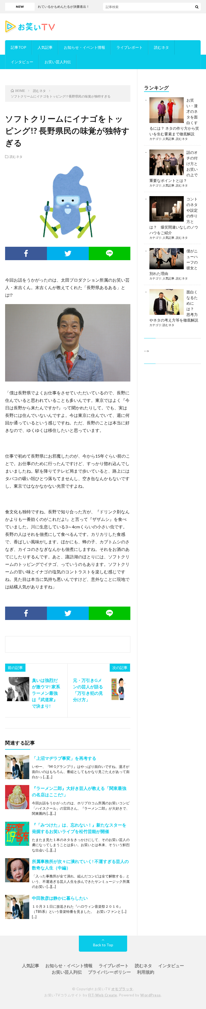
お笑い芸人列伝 (58, 61)
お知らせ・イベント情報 (84, 47)
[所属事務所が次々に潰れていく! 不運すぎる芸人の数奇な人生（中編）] (17, 870)
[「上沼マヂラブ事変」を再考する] (17, 767)
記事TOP (18, 47)
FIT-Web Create (102, 995)
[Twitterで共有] (68, 253)
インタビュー (22, 61)
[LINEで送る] (110, 253)
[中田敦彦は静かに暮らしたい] (17, 907)
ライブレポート (129, 47)
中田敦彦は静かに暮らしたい (60, 897)
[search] (197, 7)
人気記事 (45, 47)
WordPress (150, 995)
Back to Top (103, 945)
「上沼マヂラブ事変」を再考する (64, 758)
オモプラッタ (122, 989)
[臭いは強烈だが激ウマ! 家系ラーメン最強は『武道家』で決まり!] (17, 689)
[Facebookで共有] (26, 253)
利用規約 (145, 971)
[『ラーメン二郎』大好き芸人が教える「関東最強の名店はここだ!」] (17, 797)
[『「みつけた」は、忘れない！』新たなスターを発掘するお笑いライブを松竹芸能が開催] (17, 834)
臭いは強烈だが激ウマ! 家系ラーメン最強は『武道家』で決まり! (46, 693)
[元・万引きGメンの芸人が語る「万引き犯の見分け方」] (118, 689)
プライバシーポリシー (109, 971)
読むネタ (161, 47)
